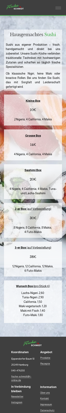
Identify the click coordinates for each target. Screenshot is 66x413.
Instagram (16, 402)
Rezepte (45, 363)
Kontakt (44, 398)
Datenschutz (47, 410)
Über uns (45, 392)
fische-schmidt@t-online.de (21, 378)
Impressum (46, 404)
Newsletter (17, 396)
